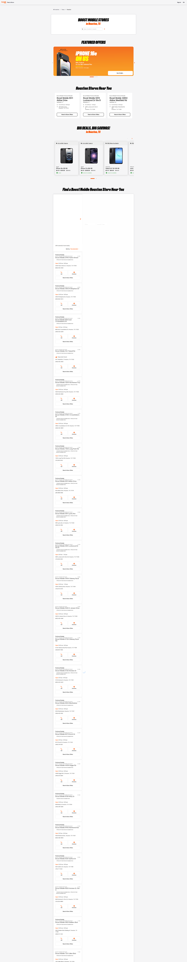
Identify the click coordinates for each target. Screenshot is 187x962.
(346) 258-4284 (59, 806)
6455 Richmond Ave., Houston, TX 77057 (65, 835)
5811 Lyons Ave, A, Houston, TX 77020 (64, 523)
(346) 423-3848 (59, 394)
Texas (63, 9)
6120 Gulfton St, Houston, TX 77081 (64, 866)
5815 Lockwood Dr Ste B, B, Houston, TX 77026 (67, 557)
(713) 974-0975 (59, 588)
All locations (56, 9)
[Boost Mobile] (3, 2)
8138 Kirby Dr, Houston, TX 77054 (63, 804)
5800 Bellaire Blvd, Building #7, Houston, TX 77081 (66, 931)
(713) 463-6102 (59, 460)
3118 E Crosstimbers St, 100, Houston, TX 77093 (67, 425)
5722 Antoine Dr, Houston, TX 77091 (64, 680)
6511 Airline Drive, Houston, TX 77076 (64, 490)
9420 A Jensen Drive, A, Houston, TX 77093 (66, 616)
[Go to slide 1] (93, 178)
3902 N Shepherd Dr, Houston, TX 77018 (65, 296)
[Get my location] (104, 29)
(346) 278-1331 (59, 744)
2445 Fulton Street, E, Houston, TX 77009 (65, 265)
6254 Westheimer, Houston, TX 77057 (64, 711)
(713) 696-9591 (59, 559)
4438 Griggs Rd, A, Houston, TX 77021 (64, 773)
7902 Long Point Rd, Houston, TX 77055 (65, 458)
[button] (74, 249)
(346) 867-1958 (59, 649)
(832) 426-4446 (59, 618)
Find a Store (10, 2)
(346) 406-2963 (59, 361)
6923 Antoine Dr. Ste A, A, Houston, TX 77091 (66, 899)
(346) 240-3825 (59, 428)
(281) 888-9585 (59, 492)
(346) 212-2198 (59, 525)
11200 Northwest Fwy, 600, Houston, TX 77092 (67, 391)
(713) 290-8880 (59, 901)
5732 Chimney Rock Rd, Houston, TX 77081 (66, 647)
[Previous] (52, 62)
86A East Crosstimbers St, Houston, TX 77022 (67, 329)
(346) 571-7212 (59, 934)
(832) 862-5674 (59, 299)
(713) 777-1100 (58, 869)
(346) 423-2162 (59, 713)
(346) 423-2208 (59, 331)
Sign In (179, 2)
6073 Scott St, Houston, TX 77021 (64, 742)
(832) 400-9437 (59, 682)
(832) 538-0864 (59, 837)
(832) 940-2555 (59, 267)
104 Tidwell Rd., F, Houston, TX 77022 (64, 359)
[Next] (134, 62)
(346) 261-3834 (59, 775)
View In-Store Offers (67, 114)
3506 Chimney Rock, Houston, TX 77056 (65, 586)
